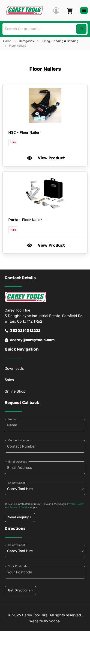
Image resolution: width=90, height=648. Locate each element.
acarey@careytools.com (32, 340)
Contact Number (19, 440)
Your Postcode (17, 566)
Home (7, 41)
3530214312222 (25, 330)
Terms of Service (20, 507)
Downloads (14, 368)
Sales (9, 380)
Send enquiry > (19, 517)
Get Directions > (20, 590)
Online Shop (15, 391)
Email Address (17, 461)
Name (12, 419)
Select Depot (16, 482)
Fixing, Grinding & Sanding (60, 41)
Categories (26, 41)
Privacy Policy (75, 504)
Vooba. (55, 621)
